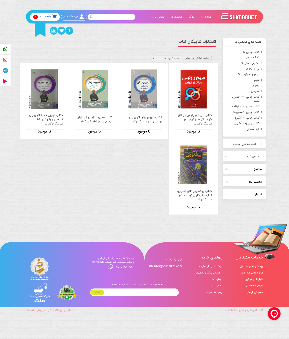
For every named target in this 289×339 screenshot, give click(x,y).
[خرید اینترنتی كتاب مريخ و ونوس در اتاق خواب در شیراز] (193, 89)
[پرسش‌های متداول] (69, 31)
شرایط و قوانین (254, 279)
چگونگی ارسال (254, 292)
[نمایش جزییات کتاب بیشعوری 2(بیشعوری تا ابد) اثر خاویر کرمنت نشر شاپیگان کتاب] (193, 164)
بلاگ (192, 17)
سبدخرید (43, 16)
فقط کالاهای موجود (244, 144)
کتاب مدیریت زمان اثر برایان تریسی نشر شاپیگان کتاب (94, 119)
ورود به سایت (214, 292)
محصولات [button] (177, 17)
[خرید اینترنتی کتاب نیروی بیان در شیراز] (143, 89)
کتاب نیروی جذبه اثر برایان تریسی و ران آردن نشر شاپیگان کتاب (46, 119)
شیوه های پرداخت (252, 273)
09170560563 (124, 267)
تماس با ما (158, 17)
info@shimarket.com (168, 266)
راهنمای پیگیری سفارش (208, 273)
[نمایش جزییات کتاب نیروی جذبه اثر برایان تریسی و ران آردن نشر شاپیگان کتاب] (44, 89)
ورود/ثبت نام (70, 17)
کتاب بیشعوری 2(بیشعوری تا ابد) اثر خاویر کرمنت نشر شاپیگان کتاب (194, 195)
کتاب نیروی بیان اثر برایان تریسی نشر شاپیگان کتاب (145, 119)
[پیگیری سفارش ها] (54, 31)
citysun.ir (30, 310)
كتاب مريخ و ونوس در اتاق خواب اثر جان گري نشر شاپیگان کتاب (195, 119)
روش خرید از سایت (210, 266)
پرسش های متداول (251, 266)
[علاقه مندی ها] (61, 31)
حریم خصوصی (254, 286)
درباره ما (206, 17)
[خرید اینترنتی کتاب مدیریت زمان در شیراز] (94, 89)
